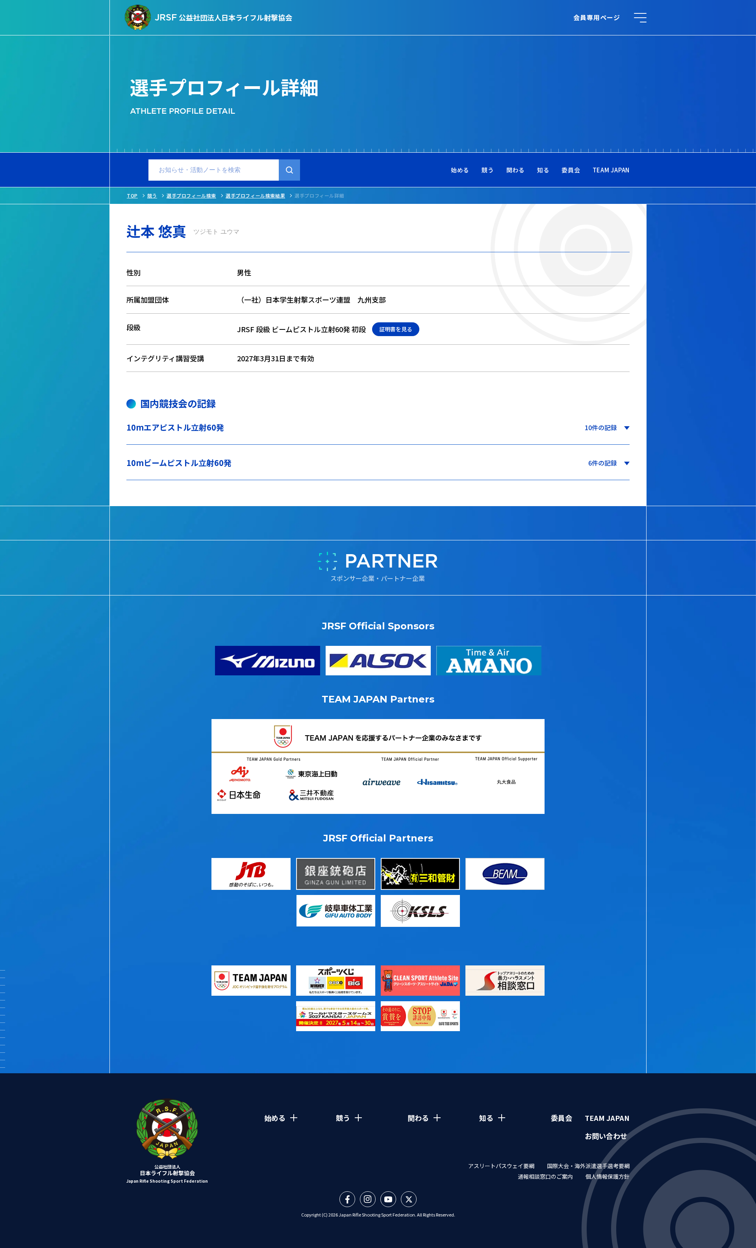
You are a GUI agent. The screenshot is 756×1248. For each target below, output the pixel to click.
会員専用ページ (596, 17)
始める (460, 170)
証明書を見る (395, 329)
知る (543, 170)
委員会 (570, 170)
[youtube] (388, 1199)
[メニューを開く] (640, 17)
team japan (607, 1117)
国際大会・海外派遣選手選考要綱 (588, 1165)
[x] (409, 1199)
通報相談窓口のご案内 (545, 1176)
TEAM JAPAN (611, 170)
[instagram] (368, 1199)
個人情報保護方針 (608, 1176)
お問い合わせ (606, 1135)
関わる (515, 170)
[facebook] (347, 1199)
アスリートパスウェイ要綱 (501, 1165)
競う (488, 170)
